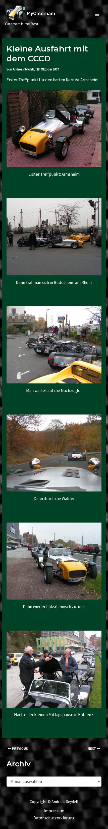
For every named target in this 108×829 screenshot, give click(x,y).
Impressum (54, 811)
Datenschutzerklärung (54, 818)
